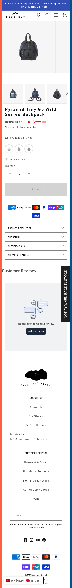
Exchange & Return (36, 480)
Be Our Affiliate (36, 425)
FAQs (36, 498)
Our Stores (36, 416)
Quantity (10, 165)
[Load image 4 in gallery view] (35, 94)
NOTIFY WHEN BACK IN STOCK (65, 294)
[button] (47, 15)
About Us (36, 407)
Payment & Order (36, 462)
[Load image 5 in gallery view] (57, 94)
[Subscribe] (57, 516)
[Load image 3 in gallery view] (13, 94)
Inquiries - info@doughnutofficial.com (28, 436)
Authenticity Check (36, 489)
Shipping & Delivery (36, 471)
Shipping (9, 127)
